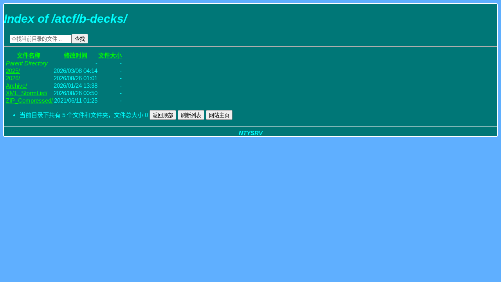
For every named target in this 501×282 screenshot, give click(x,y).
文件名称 (28, 55)
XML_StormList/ (26, 93)
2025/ (13, 70)
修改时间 (75, 55)
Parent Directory (27, 63)
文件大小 (110, 55)
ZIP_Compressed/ (29, 100)
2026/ (13, 78)
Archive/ (16, 85)
